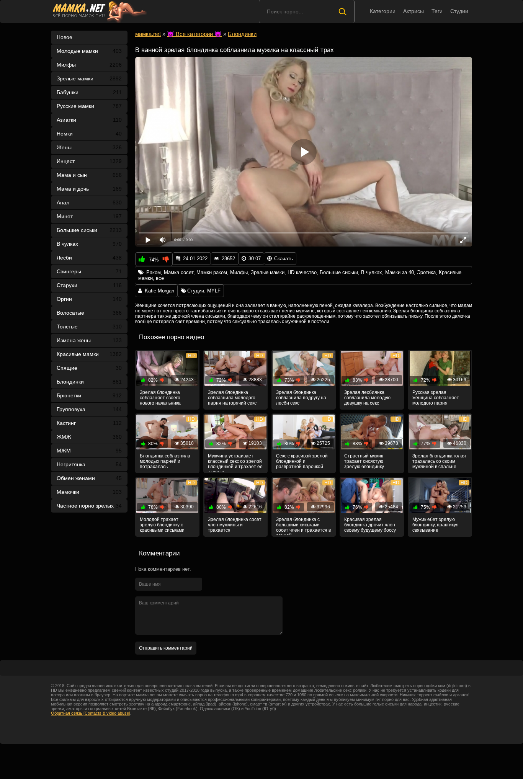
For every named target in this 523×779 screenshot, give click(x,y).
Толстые (89, 326)
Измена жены (89, 340)
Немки (89, 134)
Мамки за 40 (399, 272)
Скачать (283, 258)
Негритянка (89, 464)
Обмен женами (89, 478)
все (160, 278)
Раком (153, 272)
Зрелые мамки (89, 78)
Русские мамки (89, 106)
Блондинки (89, 382)
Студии (459, 11)
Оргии (89, 299)
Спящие (89, 368)
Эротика (426, 272)
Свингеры (89, 271)
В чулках (89, 244)
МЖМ (89, 450)
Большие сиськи (89, 230)
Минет (89, 216)
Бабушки (89, 92)
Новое (64, 37)
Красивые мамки (89, 354)
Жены (89, 147)
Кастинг (89, 423)
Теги (437, 11)
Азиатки (89, 120)
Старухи (89, 285)
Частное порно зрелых (89, 506)
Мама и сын (89, 175)
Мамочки (89, 492)
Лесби (89, 258)
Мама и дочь (89, 189)
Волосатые (89, 313)
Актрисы (413, 11)
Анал (89, 202)
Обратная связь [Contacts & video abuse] (90, 713)
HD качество (302, 272)
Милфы (89, 65)
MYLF (214, 291)
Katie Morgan (159, 291)
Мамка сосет (178, 272)
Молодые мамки (89, 51)
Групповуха (89, 409)
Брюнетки (89, 395)
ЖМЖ (89, 437)
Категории (383, 11)
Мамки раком (211, 272)
